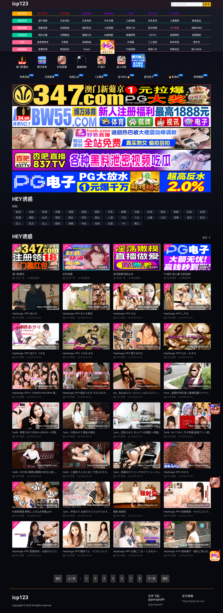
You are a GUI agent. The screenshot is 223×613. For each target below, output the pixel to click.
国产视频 (42, 20)
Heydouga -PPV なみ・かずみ (180, 353)
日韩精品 (64, 35)
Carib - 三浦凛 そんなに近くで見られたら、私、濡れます (93, 472)
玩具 (189, 211)
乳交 (202, 217)
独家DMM (197, 27)
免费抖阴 (42, 49)
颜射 (57, 223)
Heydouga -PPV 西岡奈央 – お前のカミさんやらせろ (40, 551)
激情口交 (86, 35)
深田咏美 (86, 42)
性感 (44, 211)
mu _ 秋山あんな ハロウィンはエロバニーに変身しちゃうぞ (145, 392)
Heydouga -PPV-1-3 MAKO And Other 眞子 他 (36, 392)
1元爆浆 (99, 76)
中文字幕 (108, 20)
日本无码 (64, 20)
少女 (136, 217)
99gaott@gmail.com (193, 601)
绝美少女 (130, 27)
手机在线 (22, 35)
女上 (44, 223)
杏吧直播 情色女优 (123, 274)
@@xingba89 (155, 604)
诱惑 (70, 211)
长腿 (136, 211)
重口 (136, 223)
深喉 (176, 217)
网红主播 (42, 35)
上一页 (71, 578)
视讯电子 (149, 76)
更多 (204, 237)
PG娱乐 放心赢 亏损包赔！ (178, 274)
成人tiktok (196, 49)
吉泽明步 (108, 42)
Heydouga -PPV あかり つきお (28, 353)
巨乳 (110, 211)
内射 (97, 223)
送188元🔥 (124, 76)
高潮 (18, 217)
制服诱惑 (42, 27)
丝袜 (149, 211)
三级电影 (130, 20)
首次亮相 (152, 27)
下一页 (151, 578)
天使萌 (64, 42)
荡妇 (57, 217)
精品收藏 (22, 27)
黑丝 (163, 211)
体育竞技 (24, 76)
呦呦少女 (152, 49)
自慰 (202, 211)
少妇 (123, 217)
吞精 (70, 223)
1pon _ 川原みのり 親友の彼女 (79, 432)
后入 (18, 223)
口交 (163, 217)
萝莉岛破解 (108, 49)
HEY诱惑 (174, 27)
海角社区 (174, 49)
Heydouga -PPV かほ (124, 313)
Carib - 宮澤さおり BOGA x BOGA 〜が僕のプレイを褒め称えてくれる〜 (51, 432)
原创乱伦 (64, 49)
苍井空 (196, 42)
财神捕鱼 (198, 76)
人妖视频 (108, 27)
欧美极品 (196, 20)
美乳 (97, 211)
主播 (149, 217)
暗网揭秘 (22, 49)
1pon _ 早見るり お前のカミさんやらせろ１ (86, 511)
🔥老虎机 (173, 76)
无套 (110, 223)
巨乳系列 (152, 20)
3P (123, 223)
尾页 (165, 578)
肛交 (31, 223)
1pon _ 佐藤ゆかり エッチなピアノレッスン (136, 472)
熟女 (70, 217)
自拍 (31, 211)
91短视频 (130, 49)
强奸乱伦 (86, 27)
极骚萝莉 (130, 35)
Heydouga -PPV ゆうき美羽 (78, 313)
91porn (86, 49)
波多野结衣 (42, 42)
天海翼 (130, 42)
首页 (58, 578)
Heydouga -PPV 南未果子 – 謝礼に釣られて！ (188, 551)
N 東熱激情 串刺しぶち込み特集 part (32, 511)
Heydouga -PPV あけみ (24, 313)
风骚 (57, 211)
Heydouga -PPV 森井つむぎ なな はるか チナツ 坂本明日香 (94, 392)
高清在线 (22, 20)
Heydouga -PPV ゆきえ (176, 472)
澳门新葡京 (18, 274)
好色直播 (67, 274)
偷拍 (18, 211)
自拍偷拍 (64, 27)
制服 (176, 211)
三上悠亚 (152, 42)
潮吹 (31, 217)
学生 (84, 217)
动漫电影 (108, 35)
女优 (22, 42)
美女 (97, 217)
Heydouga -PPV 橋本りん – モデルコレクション (89, 551)
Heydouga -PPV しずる (176, 313)
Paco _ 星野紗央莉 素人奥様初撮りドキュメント (190, 392)
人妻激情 (174, 20)
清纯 (84, 211)
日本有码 (86, 20)
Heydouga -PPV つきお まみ (78, 353)
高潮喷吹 (174, 35)
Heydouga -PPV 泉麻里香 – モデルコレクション (190, 511)
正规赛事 (49, 76)
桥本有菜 (174, 42)
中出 (84, 223)
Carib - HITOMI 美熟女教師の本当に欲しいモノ (37, 472)
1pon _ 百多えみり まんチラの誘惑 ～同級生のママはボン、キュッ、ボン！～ (155, 432)
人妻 (110, 217)
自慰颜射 (196, 35)
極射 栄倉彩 (119, 511)
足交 (189, 217)
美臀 (123, 211)
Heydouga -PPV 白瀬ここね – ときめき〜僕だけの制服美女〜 (146, 551)
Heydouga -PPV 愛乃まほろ (128, 353)
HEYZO (152, 35)
